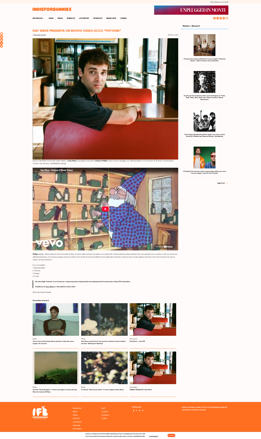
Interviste (97, 18)
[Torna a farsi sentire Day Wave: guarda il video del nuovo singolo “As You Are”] (56, 319)
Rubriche (71, 18)
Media (60, 18)
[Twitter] (1, 36)
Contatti (104, 411)
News (51, 18)
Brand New (111, 18)
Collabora (105, 415)
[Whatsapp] (1, 42)
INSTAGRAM (217, 18)
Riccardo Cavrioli (40, 35)
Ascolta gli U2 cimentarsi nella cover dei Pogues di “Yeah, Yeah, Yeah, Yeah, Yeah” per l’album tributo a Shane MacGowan (204, 97)
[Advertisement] (204, 204)
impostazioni (153, 436)
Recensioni (38, 18)
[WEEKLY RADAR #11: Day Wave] (153, 368)
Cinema (123, 18)
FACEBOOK (214, 18)
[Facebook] (1, 33)
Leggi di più (221, 183)
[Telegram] (1, 46)
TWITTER (220, 18)
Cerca (226, 18)
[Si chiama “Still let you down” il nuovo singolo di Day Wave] (104, 368)
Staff (103, 408)
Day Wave (50, 286)
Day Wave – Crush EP (137, 341)
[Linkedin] (1, 39)
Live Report (84, 18)
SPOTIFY (223, 18)
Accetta (171, 435)
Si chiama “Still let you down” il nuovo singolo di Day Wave (102, 389)
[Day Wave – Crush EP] (153, 319)
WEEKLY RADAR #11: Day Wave (141, 389)
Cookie (104, 418)
